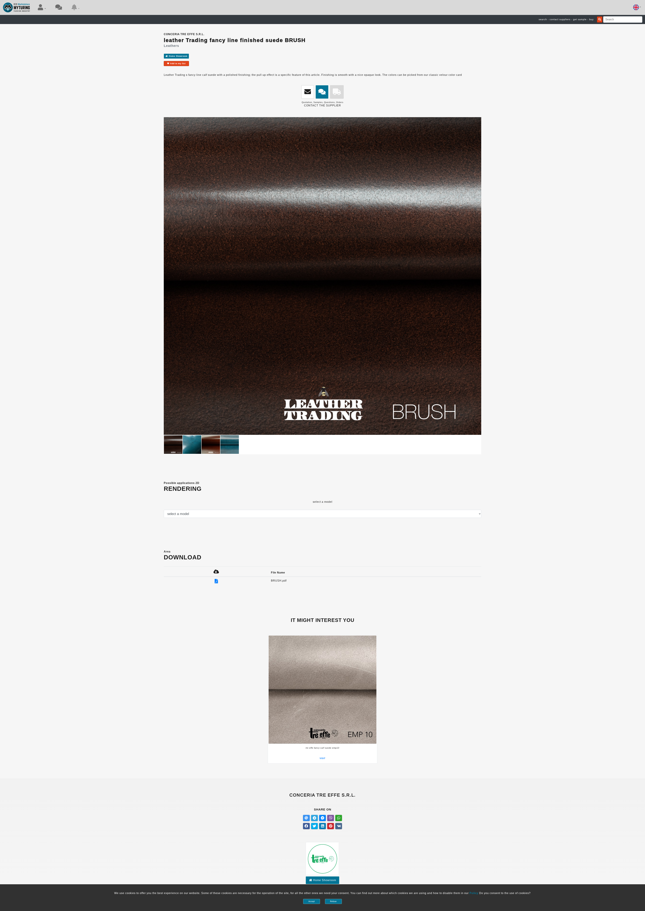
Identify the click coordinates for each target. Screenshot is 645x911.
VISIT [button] (322, 758)
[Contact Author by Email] (307, 92)
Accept (311, 901)
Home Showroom (178, 56)
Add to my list (178, 63)
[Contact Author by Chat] (322, 92)
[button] (41, 7)
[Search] (599, 19)
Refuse (333, 901)
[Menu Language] (637, 7)
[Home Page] (16, 7)
